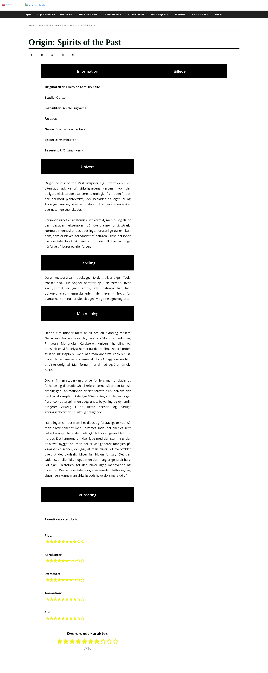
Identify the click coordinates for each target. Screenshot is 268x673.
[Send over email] (63, 55)
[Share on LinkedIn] (52, 55)
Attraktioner (136, 14)
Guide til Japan (88, 14)
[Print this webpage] (73, 55)
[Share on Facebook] (32, 55)
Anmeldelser (200, 14)
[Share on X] (42, 55)
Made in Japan (159, 14)
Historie (180, 14)
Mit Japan (66, 14)
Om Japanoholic (46, 14)
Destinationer (112, 14)
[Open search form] (242, 14)
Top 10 (218, 14)
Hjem (28, 14)
